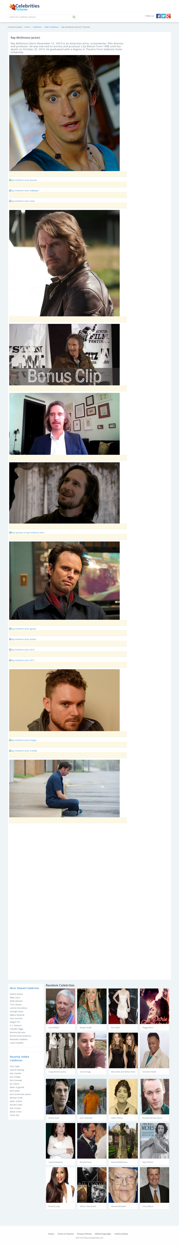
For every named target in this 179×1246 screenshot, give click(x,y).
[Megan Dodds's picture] (92, 1006)
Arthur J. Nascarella (88, 1206)
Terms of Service (65, 1233)
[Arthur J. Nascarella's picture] (92, 1184)
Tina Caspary (16, 1004)
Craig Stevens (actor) (57, 1071)
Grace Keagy (85, 1071)
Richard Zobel (16, 1104)
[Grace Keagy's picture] (92, 1050)
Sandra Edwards (56, 1162)
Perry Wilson (148, 1206)
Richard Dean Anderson (20, 1035)
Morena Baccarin (17, 1032)
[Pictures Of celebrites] (24, 7)
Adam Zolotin (16, 1101)
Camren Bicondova (18, 1008)
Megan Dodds (86, 1027)
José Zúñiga (15, 1076)
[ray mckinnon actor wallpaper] (24, 190)
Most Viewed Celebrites (24, 988)
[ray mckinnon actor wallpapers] (64, 700)
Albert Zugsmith (17, 1087)
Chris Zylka (15, 1066)
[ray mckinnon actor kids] (64, 423)
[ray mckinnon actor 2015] (21, 660)
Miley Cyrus (15, 997)
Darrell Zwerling (17, 1070)
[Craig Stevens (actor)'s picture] (60, 1050)
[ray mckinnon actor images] (22, 740)
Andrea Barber (16, 994)
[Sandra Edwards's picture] (60, 1140)
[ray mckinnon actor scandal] (23, 750)
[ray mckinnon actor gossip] (22, 628)
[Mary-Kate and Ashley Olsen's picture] (123, 1050)
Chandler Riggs (16, 1029)
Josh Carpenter (86, 1118)
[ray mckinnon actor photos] (64, 112)
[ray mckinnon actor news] (22, 201)
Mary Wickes (148, 1162)
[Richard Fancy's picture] (92, 1140)
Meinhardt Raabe (118, 1206)
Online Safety (121, 1233)
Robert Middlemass (119, 1162)
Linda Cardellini (16, 1042)
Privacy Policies (84, 1233)
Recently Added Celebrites (19, 1058)
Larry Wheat (54, 1027)
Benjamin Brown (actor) (152, 1118)
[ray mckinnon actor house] (64, 354)
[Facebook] (158, 16)
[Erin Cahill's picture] (123, 1006)
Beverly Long (54, 1206)
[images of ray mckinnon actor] (64, 263)
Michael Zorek (16, 1097)
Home (51, 1233)
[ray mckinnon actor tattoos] (64, 788)
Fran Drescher (16, 1018)
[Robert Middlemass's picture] (123, 1140)
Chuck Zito (14, 1115)
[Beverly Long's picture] (60, 1184)
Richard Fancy (86, 1162)
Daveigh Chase (16, 1011)
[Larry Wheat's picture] (60, 1006)
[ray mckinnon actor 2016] (21, 649)
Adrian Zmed (15, 1111)
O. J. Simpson (16, 1025)
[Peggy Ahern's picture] (154, 1006)
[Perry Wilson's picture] (154, 1184)
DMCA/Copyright (103, 1233)
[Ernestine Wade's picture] (154, 1050)
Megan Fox (15, 1022)
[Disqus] (89, 865)
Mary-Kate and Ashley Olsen (123, 1071)
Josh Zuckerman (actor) (20, 1094)
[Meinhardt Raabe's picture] (123, 1184)
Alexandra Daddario (19, 1039)
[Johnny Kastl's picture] (60, 1096)
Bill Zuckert (15, 1090)
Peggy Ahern (148, 1027)
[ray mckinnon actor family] (64, 492)
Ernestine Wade (149, 1071)
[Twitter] (163, 16)
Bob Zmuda (15, 1108)
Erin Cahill (115, 1027)
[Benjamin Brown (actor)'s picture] (154, 1096)
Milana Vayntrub (17, 1015)
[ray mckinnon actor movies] (64, 580)
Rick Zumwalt (16, 1080)
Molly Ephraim (16, 1001)
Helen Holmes (117, 1118)
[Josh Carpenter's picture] (92, 1096)
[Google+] (168, 16)
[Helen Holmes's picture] (123, 1096)
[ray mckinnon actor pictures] (23, 180)
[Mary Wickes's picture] (154, 1140)
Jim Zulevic (14, 1083)
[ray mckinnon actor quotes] (22, 639)
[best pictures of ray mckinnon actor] (26, 532)
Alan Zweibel (15, 1073)
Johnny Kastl (54, 1118)
